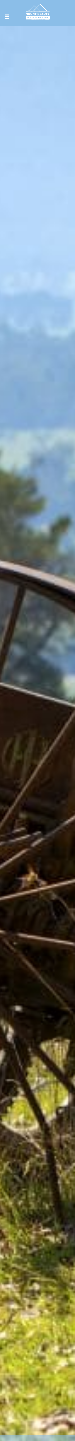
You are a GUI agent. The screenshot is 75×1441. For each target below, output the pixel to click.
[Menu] (7, 17)
